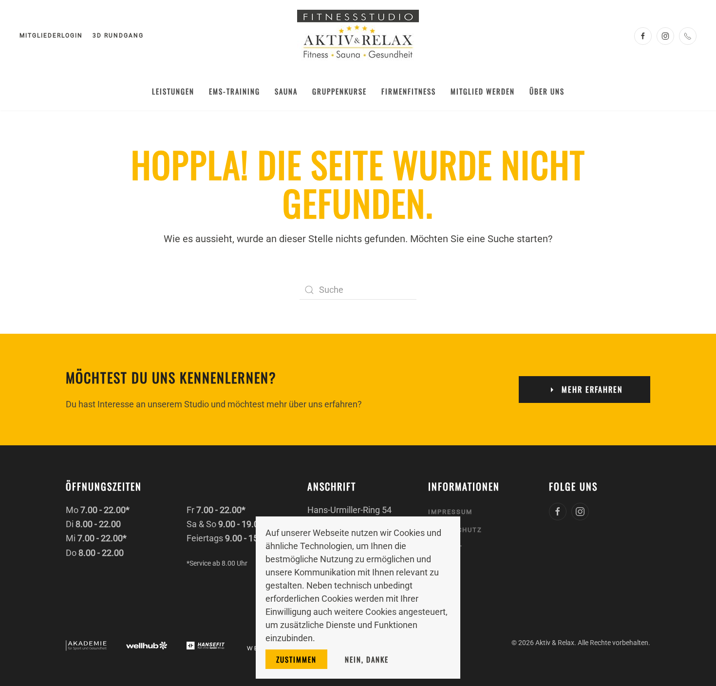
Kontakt (445, 548)
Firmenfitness (408, 91)
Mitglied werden (483, 91)
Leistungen (173, 91)
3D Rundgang (118, 35)
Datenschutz (455, 530)
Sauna (286, 91)
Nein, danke (367, 659)
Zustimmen (296, 659)
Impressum (450, 511)
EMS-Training (234, 91)
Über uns (547, 91)
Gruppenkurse (339, 91)
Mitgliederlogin (51, 35)
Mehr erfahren (592, 389)
